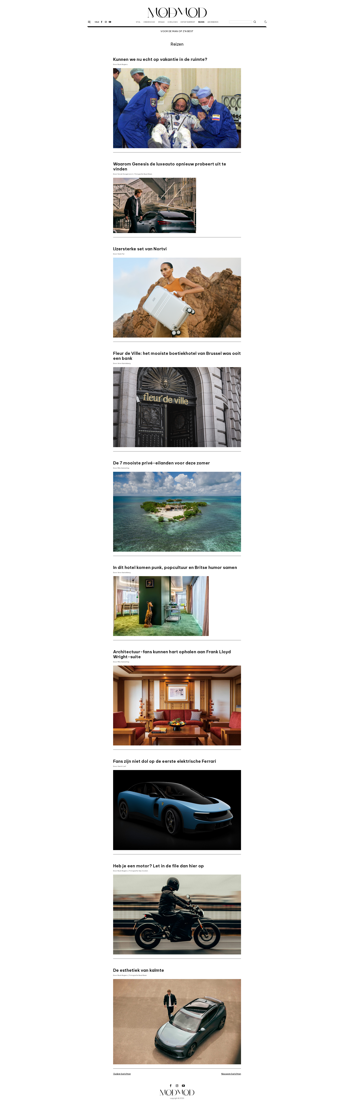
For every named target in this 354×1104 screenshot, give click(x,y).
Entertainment (188, 22)
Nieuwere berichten (231, 1073)
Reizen (201, 22)
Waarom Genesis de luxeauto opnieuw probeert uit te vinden (169, 166)
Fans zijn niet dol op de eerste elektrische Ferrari (164, 761)
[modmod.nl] (177, 1092)
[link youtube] (109, 22)
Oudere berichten (122, 1073)
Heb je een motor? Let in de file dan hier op (158, 865)
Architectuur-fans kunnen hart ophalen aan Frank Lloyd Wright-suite (172, 654)
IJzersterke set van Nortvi (140, 248)
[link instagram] (105, 22)
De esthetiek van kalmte (138, 970)
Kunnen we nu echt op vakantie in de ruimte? (160, 59)
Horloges (173, 22)
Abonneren (212, 22)
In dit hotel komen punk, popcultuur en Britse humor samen (175, 567)
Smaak (161, 22)
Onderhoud (149, 22)
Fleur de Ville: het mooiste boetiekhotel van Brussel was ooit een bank (177, 356)
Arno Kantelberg (124, 363)
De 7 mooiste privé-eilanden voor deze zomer (161, 463)
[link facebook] (101, 22)
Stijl (138, 22)
